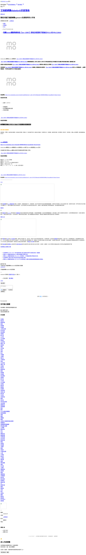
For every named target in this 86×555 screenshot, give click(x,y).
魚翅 (2, 361)
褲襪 (2, 461)
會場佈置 (3, 436)
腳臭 (2, 324)
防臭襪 (2, 327)
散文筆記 (11, 278)
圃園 (2, 494)
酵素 (2, 398)
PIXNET (32, 536)
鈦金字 (2, 456)
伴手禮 (32, 241)
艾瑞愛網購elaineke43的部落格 (15, 10)
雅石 (2, 408)
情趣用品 (3, 469)
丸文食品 (13, 238)
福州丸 (2, 358)
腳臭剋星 (12, 203)
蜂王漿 (2, 393)
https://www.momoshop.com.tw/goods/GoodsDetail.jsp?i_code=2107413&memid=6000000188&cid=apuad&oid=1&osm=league (33, 94)
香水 (2, 491)
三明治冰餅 (3, 328)
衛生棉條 (3, 479)
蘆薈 (2, 486)
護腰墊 (2, 417)
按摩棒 (2, 470)
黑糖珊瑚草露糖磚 (5, 424)
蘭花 (2, 409)
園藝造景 (3, 404)
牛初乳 (2, 395)
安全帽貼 (3, 332)
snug (2, 182)
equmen (9, 213)
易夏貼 (2, 333)
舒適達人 (10, 244)
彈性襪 (2, 459)
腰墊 (2, 416)
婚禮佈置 (3, 435)
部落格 (4, 25)
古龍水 (2, 493)
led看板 (2, 457)
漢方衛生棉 (19, 244)
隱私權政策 (50, 536)
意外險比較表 (4, 401)
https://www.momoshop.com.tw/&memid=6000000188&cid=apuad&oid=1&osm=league (20, 144)
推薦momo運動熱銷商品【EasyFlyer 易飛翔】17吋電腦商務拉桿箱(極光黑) (20, 256)
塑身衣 (2, 207)
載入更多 (3, 283)
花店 (2, 432)
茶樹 (2, 489)
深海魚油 (3, 396)
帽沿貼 (2, 320)
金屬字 (2, 449)
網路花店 (3, 433)
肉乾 (2, 351)
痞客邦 (10, 274)
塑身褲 (2, 498)
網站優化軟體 (4, 426)
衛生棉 (4, 244)
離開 (8, 552)
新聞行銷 (3, 485)
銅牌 (2, 448)
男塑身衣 (18, 213)
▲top (2, 280)
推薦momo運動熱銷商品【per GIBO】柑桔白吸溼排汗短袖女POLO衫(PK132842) (32, 32)
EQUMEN (3, 499)
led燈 (2, 453)
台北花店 (3, 438)
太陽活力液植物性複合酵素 (7, 421)
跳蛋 (2, 472)
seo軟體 (2, 427)
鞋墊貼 (2, 340)
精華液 (2, 488)
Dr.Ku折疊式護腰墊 (5, 411)
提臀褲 (2, 500)
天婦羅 (2, 354)
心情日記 (11, 20)
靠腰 (2, 414)
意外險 (2, 400)
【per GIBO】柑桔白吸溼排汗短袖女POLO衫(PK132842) (29, 58)
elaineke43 (3, 266)
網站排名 (3, 429)
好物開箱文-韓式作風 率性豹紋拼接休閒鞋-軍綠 (14, 257)
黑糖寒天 (3, 422)
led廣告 (2, 454)
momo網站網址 (4, 142)
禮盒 (29, 241)
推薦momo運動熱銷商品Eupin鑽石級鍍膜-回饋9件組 (15, 254)
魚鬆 (2, 216)
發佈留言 (3, 291)
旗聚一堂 (3, 343)
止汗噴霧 (3, 338)
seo (1, 483)
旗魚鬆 (55, 238)
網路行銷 (3, 482)
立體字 (2, 446)
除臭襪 (4, 203)
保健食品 (3, 390)
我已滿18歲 (3, 552)
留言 (13, 274)
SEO (2, 430)
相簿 (4, 23)
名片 (4, 26)
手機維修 (3, 475)
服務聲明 (56, 536)
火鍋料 (2, 356)
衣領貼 (2, 319)
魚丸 (2, 353)
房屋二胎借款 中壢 (7, 246)
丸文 (4, 216)
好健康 (2, 388)
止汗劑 (2, 337)
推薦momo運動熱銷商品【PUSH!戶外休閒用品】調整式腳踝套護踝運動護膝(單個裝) (23, 259)
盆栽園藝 (3, 406)
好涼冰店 (3, 330)
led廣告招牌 (3, 451)
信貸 (2, 246)
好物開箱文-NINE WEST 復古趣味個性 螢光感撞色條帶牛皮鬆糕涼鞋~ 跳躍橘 (21, 252)
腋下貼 (2, 335)
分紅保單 (3, 403)
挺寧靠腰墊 (3, 413)
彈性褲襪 (3, 462)
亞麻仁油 (3, 392)
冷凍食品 (3, 359)
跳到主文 (3, 14)
